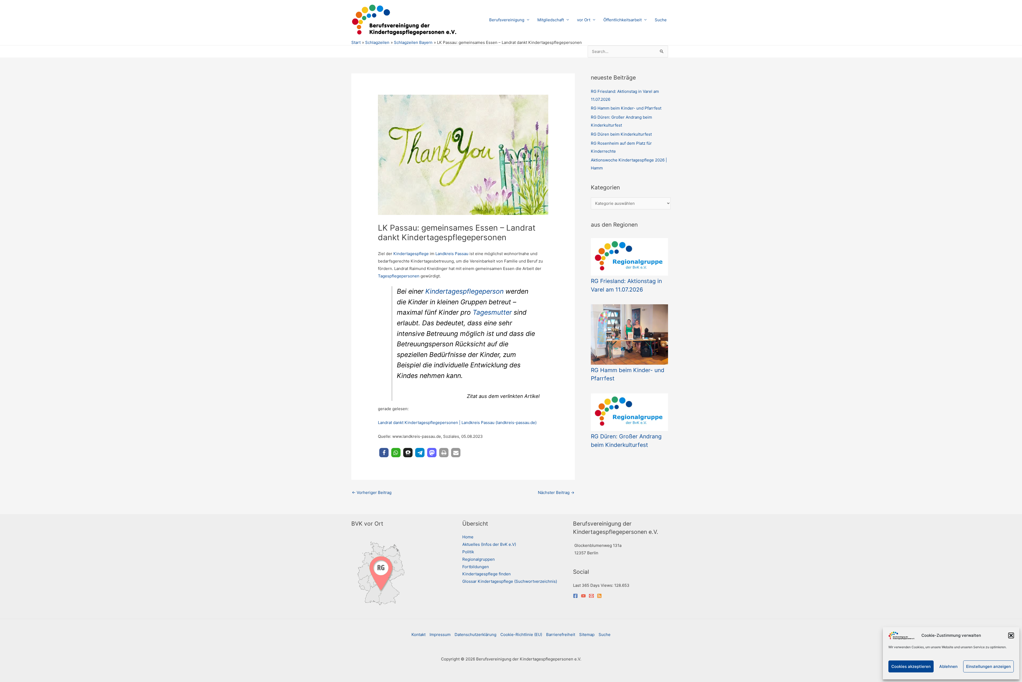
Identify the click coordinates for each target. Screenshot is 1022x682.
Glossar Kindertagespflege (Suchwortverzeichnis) (509, 581)
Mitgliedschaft (550, 19)
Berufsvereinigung (506, 19)
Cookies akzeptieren (911, 666)
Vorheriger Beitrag (372, 492)
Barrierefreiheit (560, 634)
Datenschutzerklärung (475, 634)
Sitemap (587, 634)
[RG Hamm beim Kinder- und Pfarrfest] (629, 334)
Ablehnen (948, 666)
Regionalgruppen (478, 559)
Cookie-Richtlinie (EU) (521, 634)
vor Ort (583, 19)
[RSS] (599, 595)
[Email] (591, 595)
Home (467, 536)
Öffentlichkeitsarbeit (622, 19)
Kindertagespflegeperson (464, 291)
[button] (1011, 635)
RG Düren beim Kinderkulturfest (621, 134)
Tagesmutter (492, 312)
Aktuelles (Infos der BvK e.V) (489, 544)
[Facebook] (575, 595)
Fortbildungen (475, 566)
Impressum (440, 634)
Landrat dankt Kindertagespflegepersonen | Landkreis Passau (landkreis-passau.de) (457, 422)
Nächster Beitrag (556, 492)
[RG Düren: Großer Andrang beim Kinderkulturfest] (629, 412)
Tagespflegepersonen (399, 275)
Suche (661, 19)
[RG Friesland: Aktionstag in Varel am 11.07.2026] (629, 257)
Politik (468, 551)
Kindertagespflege (411, 253)
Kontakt (418, 634)
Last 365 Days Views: (593, 585)
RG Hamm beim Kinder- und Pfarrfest (626, 108)
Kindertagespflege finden (486, 573)
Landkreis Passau (451, 253)
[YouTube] (583, 595)
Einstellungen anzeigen (988, 666)
